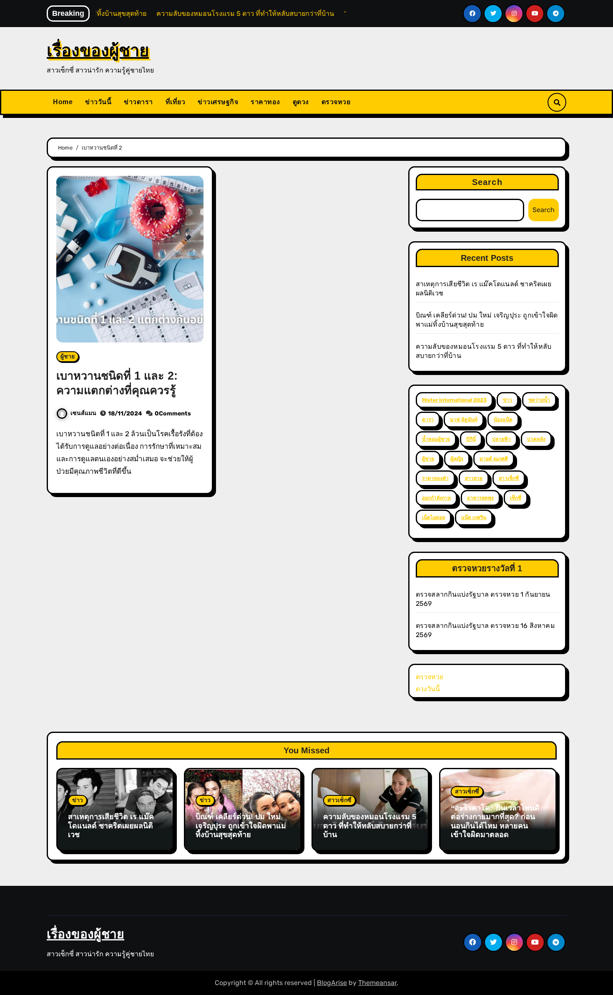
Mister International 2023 (454, 400)
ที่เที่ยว (176, 101)
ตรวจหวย (336, 101)
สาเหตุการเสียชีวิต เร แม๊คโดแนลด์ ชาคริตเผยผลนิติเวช (111, 825)
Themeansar (377, 983)
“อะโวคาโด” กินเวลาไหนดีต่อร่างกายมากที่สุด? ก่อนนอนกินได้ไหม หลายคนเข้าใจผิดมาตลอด (495, 821)
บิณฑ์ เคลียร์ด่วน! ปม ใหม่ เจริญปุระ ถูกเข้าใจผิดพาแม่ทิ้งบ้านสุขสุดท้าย (241, 825)
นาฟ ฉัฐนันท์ (463, 419)
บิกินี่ (471, 439)
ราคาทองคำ (435, 478)
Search (487, 182)
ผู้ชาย (67, 356)
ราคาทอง (265, 101)
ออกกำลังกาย (436, 498)
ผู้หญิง (456, 459)
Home (63, 101)
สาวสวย (473, 478)
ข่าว (507, 400)
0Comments (173, 413)
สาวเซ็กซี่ (509, 478)
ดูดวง (301, 101)
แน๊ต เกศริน (473, 517)
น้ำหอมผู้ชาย (436, 439)
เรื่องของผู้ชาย (98, 50)
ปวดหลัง (536, 439)
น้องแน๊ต (503, 419)
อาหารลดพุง (480, 498)
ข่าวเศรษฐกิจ (218, 101)
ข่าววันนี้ (98, 101)
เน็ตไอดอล (433, 517)
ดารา (428, 419)
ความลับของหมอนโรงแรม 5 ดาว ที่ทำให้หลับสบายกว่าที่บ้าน (369, 825)
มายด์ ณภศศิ (494, 459)
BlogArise (332, 983)
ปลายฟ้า (501, 439)
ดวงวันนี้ (428, 689)
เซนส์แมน (83, 413)
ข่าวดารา (138, 101)
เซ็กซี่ (515, 498)
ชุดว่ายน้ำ (539, 400)
